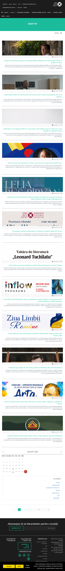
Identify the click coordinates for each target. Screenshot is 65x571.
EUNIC (49, 12)
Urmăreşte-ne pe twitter (25, 546)
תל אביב (6, 12)
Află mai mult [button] (41, 568)
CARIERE (25, 7)
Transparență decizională (9, 7)
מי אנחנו (14, 4)
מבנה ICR (45, 548)
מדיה (19, 4)
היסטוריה (45, 553)
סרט (58, 495)
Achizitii (45, 558)
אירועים (12, 12)
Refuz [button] (19, 566)
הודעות (8, 16)
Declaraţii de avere (42, 556)
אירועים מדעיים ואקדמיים (53, 487)
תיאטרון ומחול (56, 493)
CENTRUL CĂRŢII (57, 12)
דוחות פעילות (44, 551)
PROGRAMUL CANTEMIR (23, 12)
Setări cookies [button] (27, 566)
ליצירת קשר (19, 7)
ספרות (58, 482)
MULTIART (56, 498)
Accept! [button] (9, 566)
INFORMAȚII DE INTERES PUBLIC (29, 4)
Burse (3, 16)
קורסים (10, 4)
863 (39, 509)
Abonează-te (16, 528)
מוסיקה (58, 490)
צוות (46, 546)
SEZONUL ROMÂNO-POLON (39, 12)
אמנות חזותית (56, 485)
